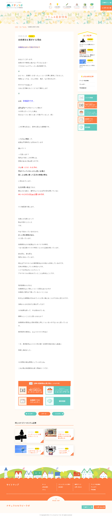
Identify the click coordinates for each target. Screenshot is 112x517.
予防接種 (93, 489)
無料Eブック (106, 2)
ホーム (44, 484)
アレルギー (94, 487)
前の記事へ (30, 413)
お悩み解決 (45, 487)
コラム (44, 489)
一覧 (20, 27)
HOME (16, 27)
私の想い (25, 27)
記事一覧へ (44, 413)
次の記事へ (58, 413)
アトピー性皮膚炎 (95, 484)
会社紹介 (60, 487)
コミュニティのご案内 (64, 484)
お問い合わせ (107, 7)
